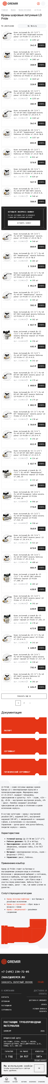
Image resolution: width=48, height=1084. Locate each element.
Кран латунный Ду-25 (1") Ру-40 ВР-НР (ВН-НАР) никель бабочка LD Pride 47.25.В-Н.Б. (29, 394)
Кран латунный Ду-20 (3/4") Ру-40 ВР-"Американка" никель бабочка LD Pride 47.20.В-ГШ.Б (28, 132)
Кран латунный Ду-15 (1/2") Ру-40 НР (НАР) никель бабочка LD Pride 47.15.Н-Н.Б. (28, 355)
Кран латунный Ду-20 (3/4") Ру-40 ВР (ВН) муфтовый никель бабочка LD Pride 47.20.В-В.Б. (28, 171)
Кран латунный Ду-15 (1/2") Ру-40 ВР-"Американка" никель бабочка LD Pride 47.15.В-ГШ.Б (28, 152)
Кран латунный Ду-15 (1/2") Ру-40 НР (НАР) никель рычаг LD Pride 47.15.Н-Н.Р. (29, 598)
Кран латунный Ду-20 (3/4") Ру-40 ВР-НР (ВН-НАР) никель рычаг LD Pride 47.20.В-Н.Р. (27, 433)
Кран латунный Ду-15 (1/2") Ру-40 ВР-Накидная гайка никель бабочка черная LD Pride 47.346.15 (29, 517)
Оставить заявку (24, 223)
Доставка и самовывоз (38, 1000)
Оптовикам (5, 1001)
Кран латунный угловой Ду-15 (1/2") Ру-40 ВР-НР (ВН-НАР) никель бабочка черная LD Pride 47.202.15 (29, 334)
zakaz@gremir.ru (13, 977)
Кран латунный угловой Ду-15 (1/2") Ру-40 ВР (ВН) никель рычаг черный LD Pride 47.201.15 (29, 618)
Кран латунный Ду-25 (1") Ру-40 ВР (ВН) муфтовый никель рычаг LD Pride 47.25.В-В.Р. (29, 275)
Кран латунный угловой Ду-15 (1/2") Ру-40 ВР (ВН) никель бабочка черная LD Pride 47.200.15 (27, 577)
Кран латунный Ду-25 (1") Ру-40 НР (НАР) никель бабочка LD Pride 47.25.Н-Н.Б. (29, 676)
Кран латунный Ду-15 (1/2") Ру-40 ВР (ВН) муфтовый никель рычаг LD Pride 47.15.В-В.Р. (28, 34)
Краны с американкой (16, 909)
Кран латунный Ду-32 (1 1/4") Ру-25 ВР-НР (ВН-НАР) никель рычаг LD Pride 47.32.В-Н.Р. (28, 453)
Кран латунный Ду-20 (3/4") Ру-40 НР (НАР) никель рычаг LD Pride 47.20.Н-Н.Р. (29, 537)
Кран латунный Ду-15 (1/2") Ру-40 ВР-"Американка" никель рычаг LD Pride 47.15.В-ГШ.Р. (28, 294)
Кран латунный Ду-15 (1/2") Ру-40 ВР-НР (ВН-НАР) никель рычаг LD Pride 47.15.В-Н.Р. (27, 93)
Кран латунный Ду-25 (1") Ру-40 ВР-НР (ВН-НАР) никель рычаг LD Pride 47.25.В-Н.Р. (29, 375)
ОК (39, 1068)
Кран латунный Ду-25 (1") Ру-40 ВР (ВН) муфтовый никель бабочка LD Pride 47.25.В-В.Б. (29, 314)
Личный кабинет (40, 1060)
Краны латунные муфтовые (18, 899)
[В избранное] (9, 45)
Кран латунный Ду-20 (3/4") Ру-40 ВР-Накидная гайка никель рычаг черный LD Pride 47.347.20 (29, 657)
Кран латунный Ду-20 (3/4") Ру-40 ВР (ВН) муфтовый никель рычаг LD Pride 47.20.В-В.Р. (28, 113)
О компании (7, 990)
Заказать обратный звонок (17, 982)
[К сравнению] (4, 45)
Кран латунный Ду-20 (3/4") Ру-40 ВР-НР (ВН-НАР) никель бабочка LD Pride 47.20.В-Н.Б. (28, 191)
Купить (41, 45)
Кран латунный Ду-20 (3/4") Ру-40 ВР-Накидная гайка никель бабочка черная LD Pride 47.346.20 (29, 495)
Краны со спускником (16, 904)
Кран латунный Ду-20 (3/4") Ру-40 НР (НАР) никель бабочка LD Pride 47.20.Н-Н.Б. (28, 557)
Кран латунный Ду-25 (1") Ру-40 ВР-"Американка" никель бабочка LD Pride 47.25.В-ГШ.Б (29, 255)
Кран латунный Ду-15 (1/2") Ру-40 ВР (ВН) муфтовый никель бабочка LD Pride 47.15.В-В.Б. (28, 73)
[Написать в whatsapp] (40, 972)
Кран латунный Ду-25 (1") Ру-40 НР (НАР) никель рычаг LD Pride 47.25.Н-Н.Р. (29, 637)
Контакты (5, 997)
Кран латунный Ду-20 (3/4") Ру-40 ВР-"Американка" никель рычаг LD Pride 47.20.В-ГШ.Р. (28, 236)
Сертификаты (6, 1010)
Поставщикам (6, 1006)
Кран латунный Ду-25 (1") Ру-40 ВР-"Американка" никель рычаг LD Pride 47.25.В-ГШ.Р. (29, 414)
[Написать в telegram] (34, 972)
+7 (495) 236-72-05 (15, 971)
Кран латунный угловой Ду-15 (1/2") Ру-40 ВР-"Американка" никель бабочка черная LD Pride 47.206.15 (29, 473)
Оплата (44, 1004)
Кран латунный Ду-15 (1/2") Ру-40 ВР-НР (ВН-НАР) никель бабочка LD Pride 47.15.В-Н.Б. (28, 54)
